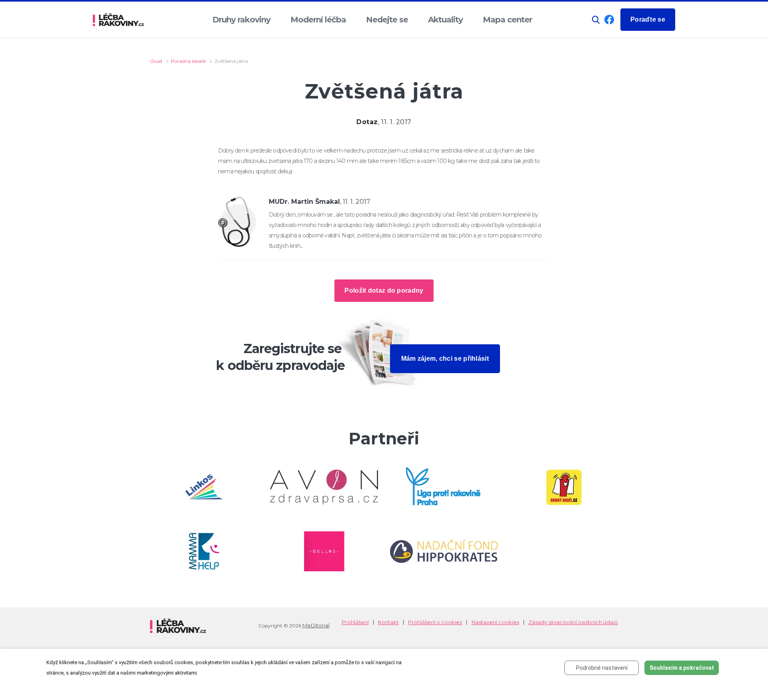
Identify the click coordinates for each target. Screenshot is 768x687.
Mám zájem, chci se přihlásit (445, 358)
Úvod (156, 61)
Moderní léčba (318, 19)
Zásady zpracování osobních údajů (573, 622)
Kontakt (388, 622)
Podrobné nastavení (602, 668)
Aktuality (445, 19)
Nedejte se (387, 19)
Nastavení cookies (495, 622)
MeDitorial (316, 625)
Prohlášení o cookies (435, 622)
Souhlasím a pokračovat (682, 668)
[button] (596, 19)
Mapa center (507, 19)
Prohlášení (355, 622)
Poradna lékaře (188, 61)
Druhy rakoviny (241, 19)
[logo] (118, 19)
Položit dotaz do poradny (383, 290)
